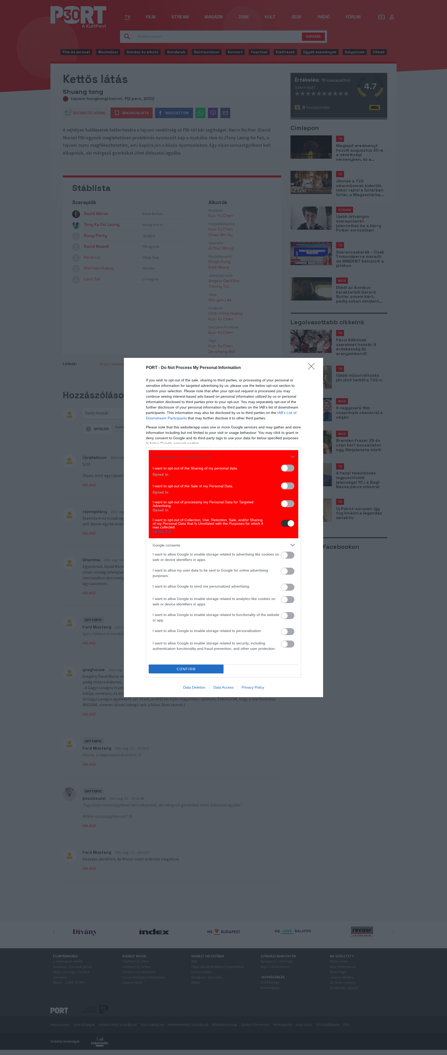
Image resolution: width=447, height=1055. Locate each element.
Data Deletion (194, 687)
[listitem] (223, 456)
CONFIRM (186, 669)
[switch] (287, 468)
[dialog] (223, 527)
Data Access (223, 687)
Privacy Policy (253, 687)
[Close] (313, 368)
